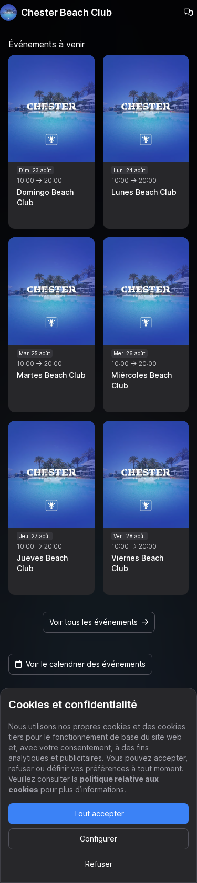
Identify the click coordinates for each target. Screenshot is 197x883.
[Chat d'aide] (188, 12)
